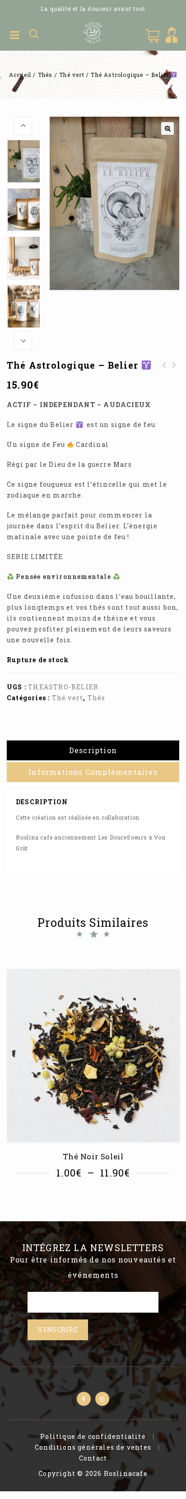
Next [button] (23, 340)
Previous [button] (23, 126)
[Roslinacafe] (93, 31)
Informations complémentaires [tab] (93, 772)
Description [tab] (93, 750)
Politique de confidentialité (93, 1436)
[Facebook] (84, 1399)
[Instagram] (102, 1399)
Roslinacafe (126, 1473)
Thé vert (71, 74)
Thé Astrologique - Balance (164, 376)
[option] (23, 161)
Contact (93, 1458)
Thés (45, 74)
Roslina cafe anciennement (56, 837)
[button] (167, 128)
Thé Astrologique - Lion (174, 376)
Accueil (20, 74)
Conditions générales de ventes (93, 1447)
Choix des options (96, 1198)
